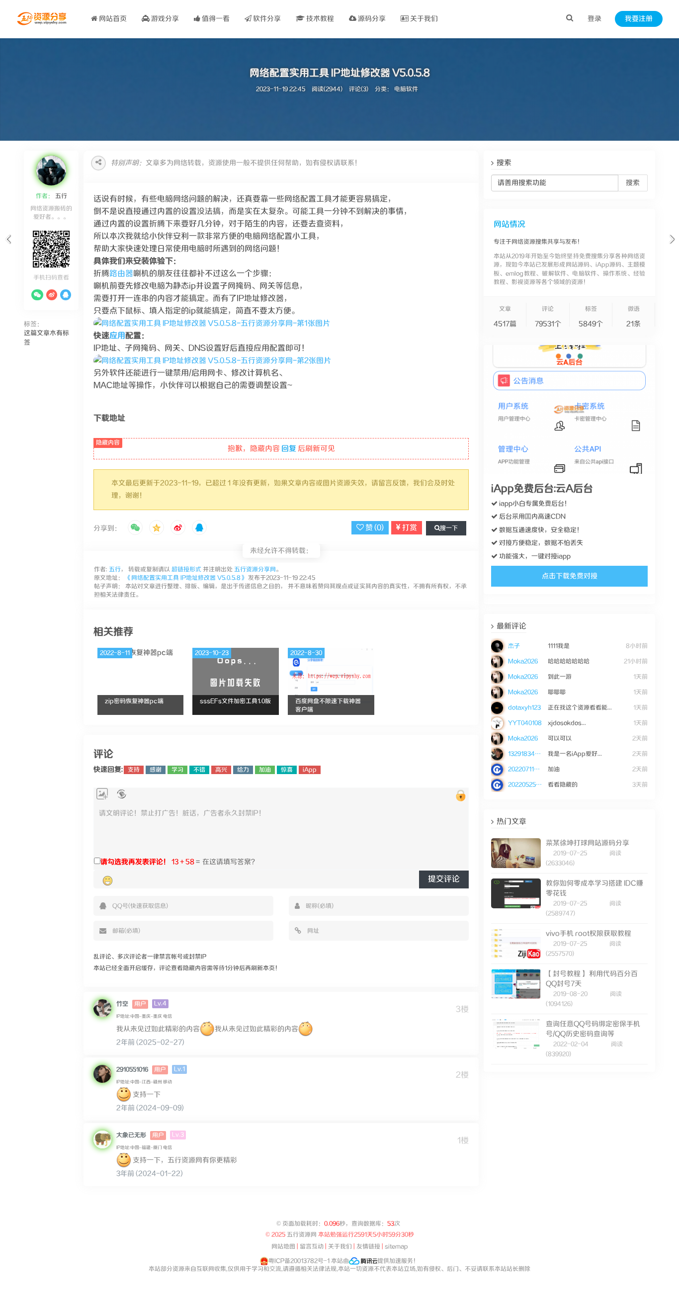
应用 (117, 336)
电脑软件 (406, 89)
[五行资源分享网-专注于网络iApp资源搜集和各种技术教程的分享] (42, 18)
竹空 (122, 1004)
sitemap (396, 1246)
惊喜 (287, 770)
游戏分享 (164, 19)
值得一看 (215, 19)
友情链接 (368, 1246)
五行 (60, 196)
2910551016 (132, 1069)
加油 (265, 770)
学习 (177, 770)
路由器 (121, 273)
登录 (594, 19)
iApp (310, 770)
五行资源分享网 (255, 569)
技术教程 (319, 19)
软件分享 (266, 19)
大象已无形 (131, 1135)
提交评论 (444, 879)
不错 (199, 770)
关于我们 (423, 19)
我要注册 (639, 19)
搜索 (633, 183)
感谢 (156, 770)
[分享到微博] (177, 528)
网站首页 (112, 19)
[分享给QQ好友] (199, 528)
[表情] (107, 881)
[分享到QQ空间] (156, 528)
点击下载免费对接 (569, 576)
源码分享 (371, 19)
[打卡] (121, 794)
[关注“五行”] (37, 295)
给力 (243, 770)
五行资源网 (302, 1234)
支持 (134, 770)
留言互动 (312, 1246)
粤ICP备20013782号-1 (299, 1261)
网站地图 (283, 1246)
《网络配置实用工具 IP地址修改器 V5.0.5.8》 (186, 578)
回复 (288, 448)
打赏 (409, 528)
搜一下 (449, 528)
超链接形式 (186, 569)
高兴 (221, 770)
